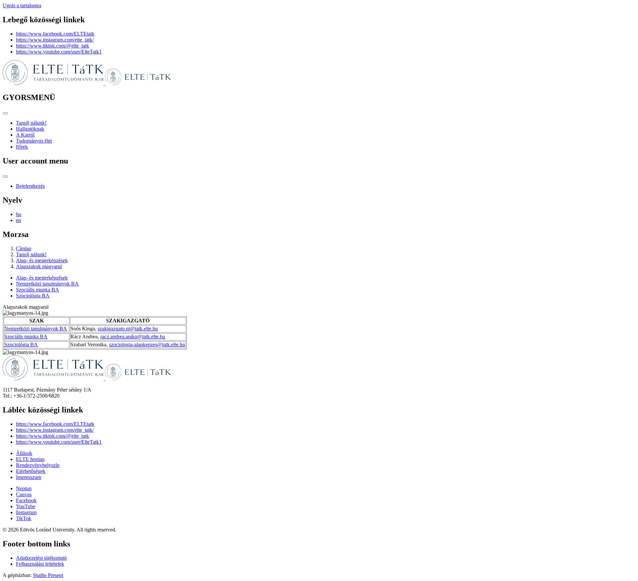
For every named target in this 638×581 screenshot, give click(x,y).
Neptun (24, 488)
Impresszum (28, 477)
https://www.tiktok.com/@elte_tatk (52, 46)
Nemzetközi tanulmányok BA (47, 284)
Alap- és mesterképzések (42, 260)
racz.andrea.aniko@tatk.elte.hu (132, 336)
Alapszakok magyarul (39, 266)
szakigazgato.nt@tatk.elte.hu (128, 328)
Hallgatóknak (30, 129)
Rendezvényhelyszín (37, 465)
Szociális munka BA (37, 289)
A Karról (25, 135)
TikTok (23, 518)
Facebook (26, 500)
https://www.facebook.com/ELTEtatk (55, 34)
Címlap (23, 248)
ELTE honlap (30, 459)
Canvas (24, 494)
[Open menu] (5, 113)
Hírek (22, 147)
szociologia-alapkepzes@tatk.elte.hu (147, 344)
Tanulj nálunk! (31, 123)
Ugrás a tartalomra (22, 5)
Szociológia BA (33, 295)
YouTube (25, 506)
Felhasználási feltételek (40, 564)
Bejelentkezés (30, 186)
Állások (24, 453)
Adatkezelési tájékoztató (41, 558)
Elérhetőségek (31, 471)
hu (18, 214)
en (18, 220)
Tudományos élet (34, 141)
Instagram (26, 512)
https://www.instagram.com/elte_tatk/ (55, 40)
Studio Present (48, 575)
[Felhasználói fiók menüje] (5, 176)
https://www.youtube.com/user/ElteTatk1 (59, 52)
